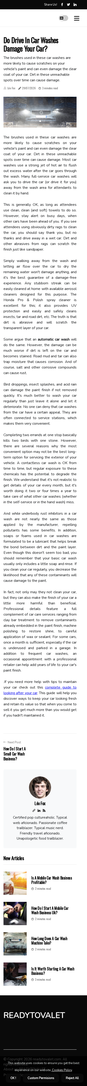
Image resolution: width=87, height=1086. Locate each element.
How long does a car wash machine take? (49, 941)
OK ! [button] (13, 1078)
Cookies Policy (61, 1070)
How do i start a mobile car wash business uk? (49, 910)
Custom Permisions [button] (41, 1078)
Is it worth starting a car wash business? (52, 971)
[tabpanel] (40, 112)
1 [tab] (40, 121)
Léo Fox (11, 88)
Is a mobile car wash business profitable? (51, 880)
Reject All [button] (72, 1078)
